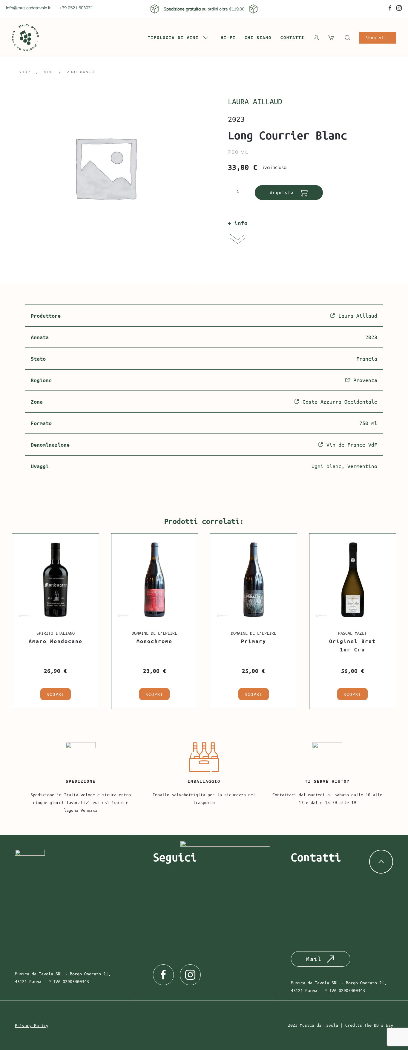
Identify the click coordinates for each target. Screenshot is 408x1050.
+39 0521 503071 (76, 7)
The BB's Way (378, 1025)
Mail (314, 958)
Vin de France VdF (351, 444)
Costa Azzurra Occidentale (340, 401)
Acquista (282, 192)
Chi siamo (258, 37)
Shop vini (378, 37)
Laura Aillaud (255, 101)
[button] (347, 38)
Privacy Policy (31, 1025)
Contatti (292, 37)
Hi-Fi (228, 37)
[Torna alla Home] (25, 38)
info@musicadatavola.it (28, 7)
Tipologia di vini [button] (173, 37)
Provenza (365, 380)
